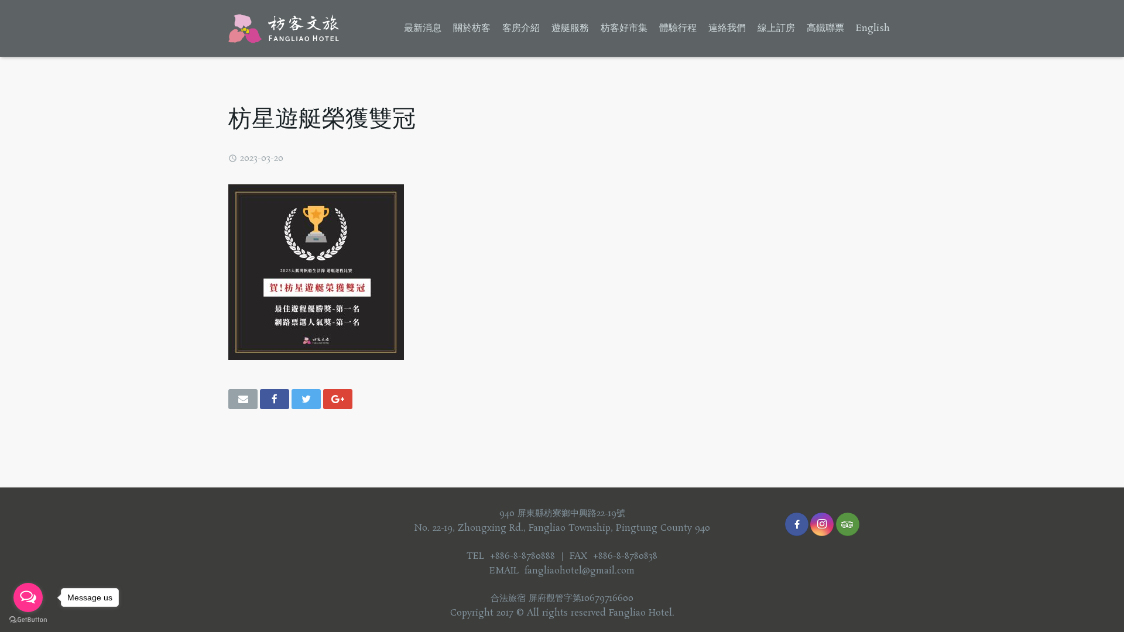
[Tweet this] (306, 399)
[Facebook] (796, 524)
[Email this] (243, 399)
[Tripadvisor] (847, 524)
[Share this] (274, 399)
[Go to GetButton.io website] (28, 620)
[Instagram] (822, 524)
